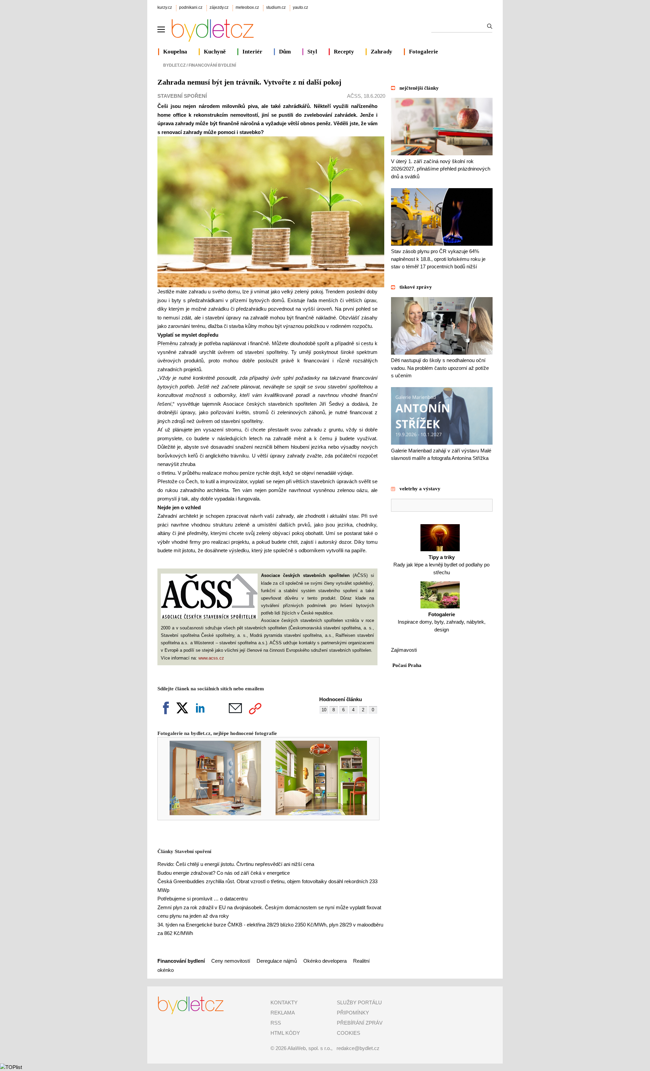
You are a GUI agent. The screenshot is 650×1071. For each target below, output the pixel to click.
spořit (323, 343)
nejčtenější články (419, 88)
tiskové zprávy (415, 287)
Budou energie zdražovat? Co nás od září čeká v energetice (223, 873)
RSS (275, 1023)
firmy (195, 542)
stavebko (250, 132)
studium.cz (276, 7)
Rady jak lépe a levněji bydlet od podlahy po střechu (441, 564)
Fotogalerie (423, 51)
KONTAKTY (284, 1002)
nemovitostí (244, 115)
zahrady (184, 123)
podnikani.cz (190, 7)
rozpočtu (362, 326)
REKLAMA (282, 1013)
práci (162, 525)
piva (253, 106)
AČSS (354, 96)
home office (171, 115)
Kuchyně (215, 51)
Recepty (344, 51)
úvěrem (226, 352)
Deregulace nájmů (277, 961)
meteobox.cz (247, 7)
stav (353, 516)
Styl (312, 51)
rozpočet (367, 456)
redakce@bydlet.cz (358, 1048)
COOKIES (348, 1033)
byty (176, 300)
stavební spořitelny (266, 352)
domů (278, 300)
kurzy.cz (164, 7)
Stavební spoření (182, 96)
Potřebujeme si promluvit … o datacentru (202, 898)
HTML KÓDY (285, 1033)
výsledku (239, 550)
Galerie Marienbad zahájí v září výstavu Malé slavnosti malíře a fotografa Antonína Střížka (441, 454)
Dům (285, 51)
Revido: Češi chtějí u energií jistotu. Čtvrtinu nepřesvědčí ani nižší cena (235, 864)
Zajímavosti (404, 650)
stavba (236, 326)
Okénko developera (325, 961)
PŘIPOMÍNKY (353, 1013)
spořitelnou (361, 386)
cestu (367, 343)
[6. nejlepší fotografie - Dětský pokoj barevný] (317, 813)
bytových (259, 300)
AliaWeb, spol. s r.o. (309, 1048)
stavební (214, 317)
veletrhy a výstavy (419, 488)
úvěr (276, 378)
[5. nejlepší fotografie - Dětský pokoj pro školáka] (211, 813)
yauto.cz (300, 7)
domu (233, 291)
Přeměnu (167, 343)
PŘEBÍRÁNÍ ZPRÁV (360, 1023)
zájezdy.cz (219, 7)
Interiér (252, 51)
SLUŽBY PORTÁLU (359, 1002)
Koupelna (175, 51)
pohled (363, 309)
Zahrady (381, 51)
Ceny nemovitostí (231, 961)
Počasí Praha (406, 665)
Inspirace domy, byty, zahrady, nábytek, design (441, 621)
